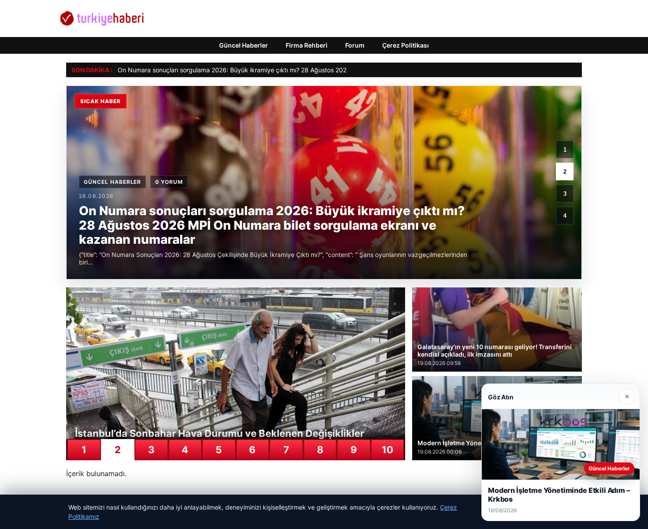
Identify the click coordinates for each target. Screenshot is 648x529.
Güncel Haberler (243, 45)
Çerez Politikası (405, 45)
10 (387, 449)
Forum (355, 45)
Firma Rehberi (307, 45)
